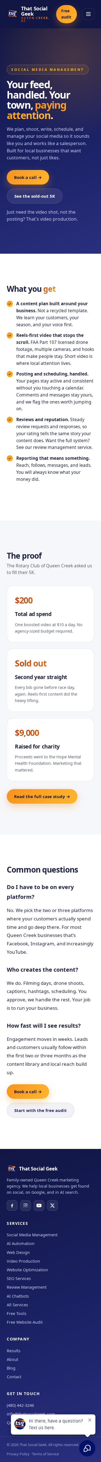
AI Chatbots (18, 1296)
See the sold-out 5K (34, 196)
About (12, 1359)
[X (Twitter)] (52, 1205)
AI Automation (21, 1243)
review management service (62, 447)
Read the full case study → (42, 796)
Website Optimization (27, 1269)
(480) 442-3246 (20, 1405)
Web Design (18, 1252)
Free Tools (16, 1313)
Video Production (23, 1261)
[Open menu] (88, 14)
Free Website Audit (25, 1322)
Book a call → (28, 177)
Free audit (66, 14)
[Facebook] (12, 1205)
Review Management (27, 1287)
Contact (14, 1376)
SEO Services (19, 1278)
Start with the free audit (40, 1110)
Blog (11, 1368)
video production (58, 219)
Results (13, 1350)
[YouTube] (39, 1205)
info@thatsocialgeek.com (31, 1414)
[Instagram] (25, 1205)
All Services (17, 1304)
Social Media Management (32, 1234)
